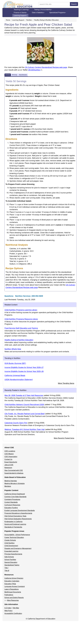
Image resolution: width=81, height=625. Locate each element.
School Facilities (10, 559)
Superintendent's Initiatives (13, 473)
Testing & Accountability (42, 9)
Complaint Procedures (12, 499)
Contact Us (8, 459)
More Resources (13, 600)
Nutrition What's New (13, 349)
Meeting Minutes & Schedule (14, 483)
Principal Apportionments (13, 554)
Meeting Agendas (10, 481)
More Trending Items (66, 383)
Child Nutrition (9, 543)
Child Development (11, 545)
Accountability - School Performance (17, 534)
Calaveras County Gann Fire (16, 422)
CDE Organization (10, 456)
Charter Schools (10, 540)
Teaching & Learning (21, 9)
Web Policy (8, 610)
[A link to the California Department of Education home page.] (17, 4)
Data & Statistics (37, 12)
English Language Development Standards (19, 510)
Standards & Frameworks (13, 527)
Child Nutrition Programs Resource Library (21, 319)
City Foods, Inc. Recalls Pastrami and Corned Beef (25, 413)
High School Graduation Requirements (18, 519)
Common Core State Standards (15, 496)
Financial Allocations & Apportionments (18, 513)
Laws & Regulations (11, 589)
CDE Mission (9, 454)
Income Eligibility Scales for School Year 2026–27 (24, 367)
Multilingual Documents (12, 592)
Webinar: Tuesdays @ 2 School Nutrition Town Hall (25, 429)
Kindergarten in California (13, 521)
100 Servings (14, 74)
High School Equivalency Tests (15, 516)
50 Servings (7, 74)
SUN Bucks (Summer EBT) (15, 363)
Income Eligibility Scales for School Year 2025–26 (24, 371)
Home (8, 20)
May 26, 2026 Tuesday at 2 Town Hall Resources (24, 395)
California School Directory (13, 578)
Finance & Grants (20, 12)
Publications (8, 595)
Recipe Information (23, 74)
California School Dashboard (14, 494)
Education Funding (11, 507)
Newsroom (8, 467)
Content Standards (11, 502)
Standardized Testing (11, 565)
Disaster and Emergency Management (17, 548)
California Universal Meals (15, 375)
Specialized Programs (57, 12)
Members (7, 486)
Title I (6, 568)
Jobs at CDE (8, 465)
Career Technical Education (14, 537)
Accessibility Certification (13, 613)
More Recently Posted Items (64, 438)
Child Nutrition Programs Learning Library (21, 309)
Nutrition (29, 20)
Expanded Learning (11, 551)
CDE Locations (9, 451)
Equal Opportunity (10, 462)
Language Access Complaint (14, 586)
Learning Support (20, 15)
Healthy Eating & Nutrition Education (46, 20)
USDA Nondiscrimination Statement (19, 379)
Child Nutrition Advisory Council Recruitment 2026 (24, 404)
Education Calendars (11, 581)
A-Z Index (7, 608)
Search (74, 4)
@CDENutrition (34, 69)
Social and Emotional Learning (15, 524)
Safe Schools (9, 557)
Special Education (10, 562)
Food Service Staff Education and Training (21, 328)
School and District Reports (14, 597)
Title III (6, 570)
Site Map (16, 608)
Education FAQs (10, 584)
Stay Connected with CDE (13, 470)
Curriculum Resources (12, 505)
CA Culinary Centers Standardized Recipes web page (46, 67)
